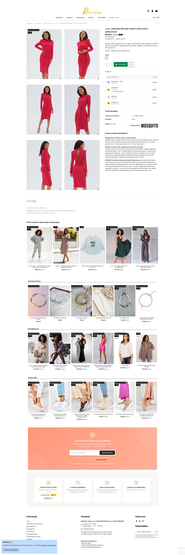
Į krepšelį (122, 64)
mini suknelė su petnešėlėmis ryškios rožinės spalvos (103, 366)
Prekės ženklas (135, 125)
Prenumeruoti (107, 453)
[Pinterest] (110, 72)
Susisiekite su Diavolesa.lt (34, 524)
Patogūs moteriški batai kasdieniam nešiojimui (146, 415)
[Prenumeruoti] (156, 532)
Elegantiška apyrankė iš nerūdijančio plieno (146, 318)
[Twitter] (108, 72)
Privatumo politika (101, 459)
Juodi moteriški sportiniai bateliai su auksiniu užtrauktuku (82, 416)
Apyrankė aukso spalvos (103, 318)
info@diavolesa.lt (88, 529)
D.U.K (28, 521)
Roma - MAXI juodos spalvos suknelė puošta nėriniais (82, 366)
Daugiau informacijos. (49, 545)
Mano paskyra (30, 526)
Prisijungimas (30, 529)
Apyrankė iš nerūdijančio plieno (38, 318)
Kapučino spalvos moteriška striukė (147, 366)
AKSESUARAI (34, 281)
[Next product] (158, 23)
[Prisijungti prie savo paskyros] (152, 11)
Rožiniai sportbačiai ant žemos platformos (38, 415)
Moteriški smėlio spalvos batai (103, 414)
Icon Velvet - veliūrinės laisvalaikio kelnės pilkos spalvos (40, 266)
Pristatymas (30, 531)
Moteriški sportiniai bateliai (125, 414)
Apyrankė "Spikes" (81, 318)
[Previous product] (157, 23)
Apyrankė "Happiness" (60, 318)
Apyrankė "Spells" (125, 318)
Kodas (107, 124)
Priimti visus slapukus (11, 550)
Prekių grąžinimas (31, 534)
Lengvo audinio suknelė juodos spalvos (60, 366)
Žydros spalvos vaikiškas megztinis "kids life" (92, 266)
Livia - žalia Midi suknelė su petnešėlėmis (119, 266)
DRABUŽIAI (33, 329)
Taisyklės (29, 539)
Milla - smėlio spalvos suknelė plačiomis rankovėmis (38, 366)
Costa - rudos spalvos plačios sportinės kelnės (145, 266)
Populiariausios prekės (33, 536)
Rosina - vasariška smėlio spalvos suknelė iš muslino (66, 266)
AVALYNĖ (32, 378)
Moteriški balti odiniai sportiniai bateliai (60, 415)
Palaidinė (125, 365)
